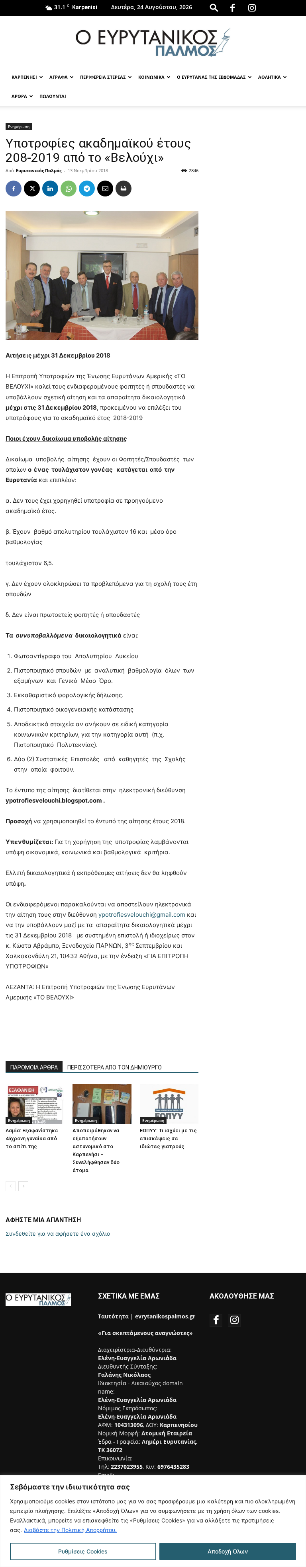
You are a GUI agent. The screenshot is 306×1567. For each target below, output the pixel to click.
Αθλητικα (269, 77)
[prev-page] (11, 1186)
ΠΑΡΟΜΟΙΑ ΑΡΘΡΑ (34, 1067)
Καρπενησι (24, 77)
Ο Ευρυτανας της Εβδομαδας (211, 77)
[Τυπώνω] (123, 188)
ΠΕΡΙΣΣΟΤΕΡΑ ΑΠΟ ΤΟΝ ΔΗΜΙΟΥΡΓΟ (114, 1067)
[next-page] (23, 1186)
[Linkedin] (50, 188)
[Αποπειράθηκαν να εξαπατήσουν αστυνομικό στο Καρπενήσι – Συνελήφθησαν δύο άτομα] (102, 1104)
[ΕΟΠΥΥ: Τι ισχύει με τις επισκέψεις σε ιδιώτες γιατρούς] (169, 1104)
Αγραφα (58, 77)
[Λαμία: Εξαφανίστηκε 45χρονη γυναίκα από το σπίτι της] (35, 1104)
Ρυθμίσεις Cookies (83, 1551)
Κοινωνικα (151, 77)
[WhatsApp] (68, 188)
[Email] (105, 188)
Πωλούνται (52, 96)
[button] (214, 7)
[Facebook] (232, 8)
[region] (153, 1521)
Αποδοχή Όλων (228, 1551)
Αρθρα (19, 96)
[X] (32, 188)
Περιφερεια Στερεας (103, 77)
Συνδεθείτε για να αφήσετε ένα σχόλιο (58, 1233)
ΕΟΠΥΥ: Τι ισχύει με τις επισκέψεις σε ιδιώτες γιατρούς (168, 1138)
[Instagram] (252, 8)
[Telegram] (87, 188)
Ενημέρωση (18, 126)
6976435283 (173, 1466)
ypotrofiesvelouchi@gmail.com (141, 914)
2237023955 (127, 1466)
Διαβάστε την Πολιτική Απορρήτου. (70, 1529)
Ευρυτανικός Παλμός (38, 170)
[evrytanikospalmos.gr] (153, 42)
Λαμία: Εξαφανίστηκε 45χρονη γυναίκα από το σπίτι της (32, 1138)
